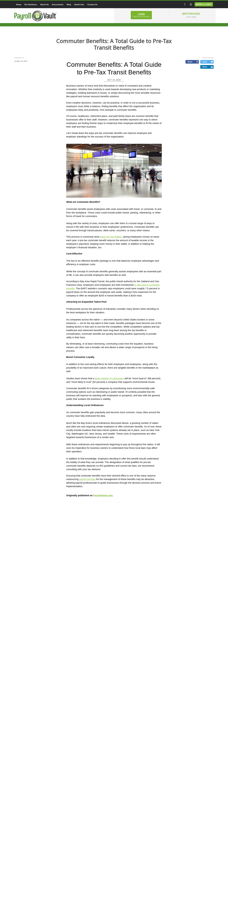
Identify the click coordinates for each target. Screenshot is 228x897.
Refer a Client (204, 4)
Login (141, 15)
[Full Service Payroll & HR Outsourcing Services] (35, 15)
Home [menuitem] (18, 4)
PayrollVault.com (102, 495)
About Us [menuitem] (44, 4)
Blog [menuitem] (69, 4)
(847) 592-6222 (191, 13)
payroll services (87, 479)
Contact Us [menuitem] (92, 4)
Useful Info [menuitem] (79, 4)
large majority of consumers (109, 378)
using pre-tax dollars (111, 236)
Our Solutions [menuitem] (30, 4)
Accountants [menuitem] (57, 4)
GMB (191, 4)
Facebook (184, 4)
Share (189, 62)
